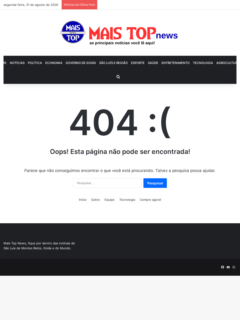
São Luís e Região (113, 63)
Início (82, 199)
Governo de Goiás (81, 63)
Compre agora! (150, 199)
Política (35, 63)
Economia (53, 63)
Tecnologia (203, 63)
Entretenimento (175, 63)
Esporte (138, 63)
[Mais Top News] (120, 32)
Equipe (110, 199)
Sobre (95, 199)
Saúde (153, 63)
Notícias (17, 63)
